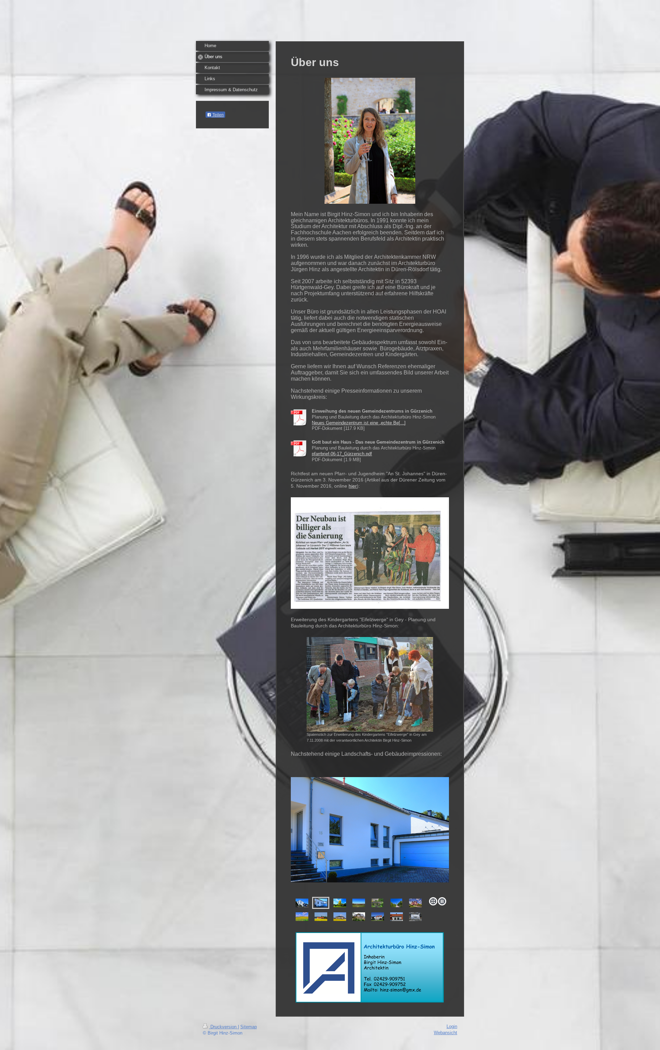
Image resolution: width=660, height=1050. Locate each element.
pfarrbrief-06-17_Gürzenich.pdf (342, 453)
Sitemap (248, 1026)
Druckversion (223, 1026)
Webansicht (445, 1032)
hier (353, 486)
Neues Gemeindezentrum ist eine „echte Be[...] (359, 422)
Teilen (217, 115)
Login (452, 1026)
